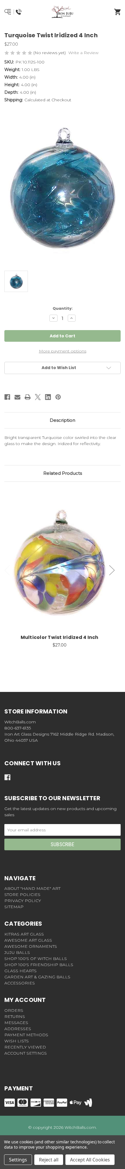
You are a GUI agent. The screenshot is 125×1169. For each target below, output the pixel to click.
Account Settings (25, 1053)
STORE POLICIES (22, 894)
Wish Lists (16, 1041)
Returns (14, 1016)
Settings (18, 1159)
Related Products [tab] (62, 473)
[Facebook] (7, 397)
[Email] (17, 397)
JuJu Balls (17, 952)
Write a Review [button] (83, 52)
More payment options (62, 351)
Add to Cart (63, 571)
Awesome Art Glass (28, 940)
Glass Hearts (20, 970)
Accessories (19, 983)
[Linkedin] (48, 397)
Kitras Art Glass (24, 934)
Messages (16, 1022)
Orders (13, 1010)
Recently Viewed (25, 1047)
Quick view (59, 556)
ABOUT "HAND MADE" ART (32, 888)
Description (62, 420)
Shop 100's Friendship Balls (38, 964)
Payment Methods (26, 1034)
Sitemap (14, 906)
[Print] (28, 397)
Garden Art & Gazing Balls (37, 977)
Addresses (17, 1028)
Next (112, 570)
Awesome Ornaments (30, 946)
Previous (7, 570)
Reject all (48, 1159)
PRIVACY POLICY (22, 900)
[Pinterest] (58, 397)
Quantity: (63, 308)
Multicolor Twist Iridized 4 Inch (60, 637)
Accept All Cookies (90, 1159)
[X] (38, 397)
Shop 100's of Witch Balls (35, 958)
